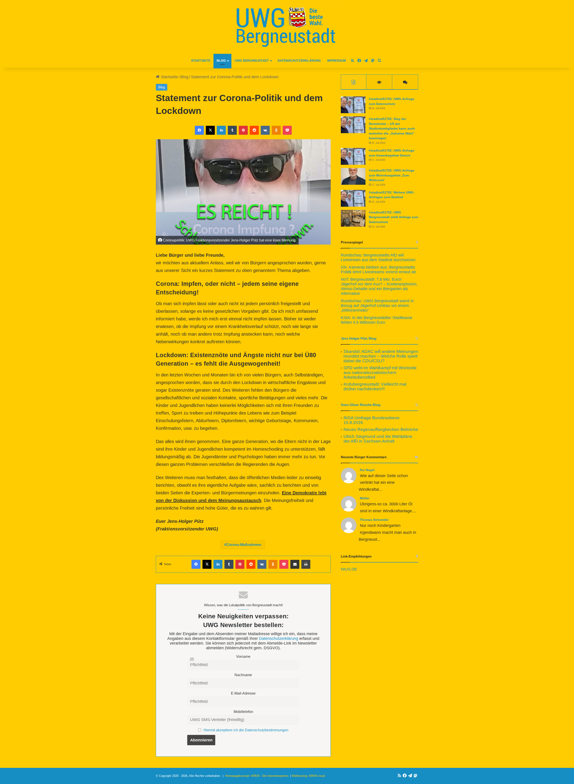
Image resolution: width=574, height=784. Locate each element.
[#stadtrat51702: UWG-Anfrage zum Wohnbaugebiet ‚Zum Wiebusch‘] (353, 176)
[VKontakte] (265, 130)
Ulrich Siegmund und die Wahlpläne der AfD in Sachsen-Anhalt (378, 438)
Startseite (200, 60)
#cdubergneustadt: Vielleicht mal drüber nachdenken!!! (375, 386)
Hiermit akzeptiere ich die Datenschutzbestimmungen (246, 730)
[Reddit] (254, 130)
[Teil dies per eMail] (294, 564)
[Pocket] (287, 130)
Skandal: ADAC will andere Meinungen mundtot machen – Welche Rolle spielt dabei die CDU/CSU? (381, 356)
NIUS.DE (349, 569)
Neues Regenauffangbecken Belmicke (381, 429)
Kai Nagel (367, 470)
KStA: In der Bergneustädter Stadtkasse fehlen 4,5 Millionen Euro (376, 320)
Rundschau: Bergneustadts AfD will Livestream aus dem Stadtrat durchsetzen (378, 257)
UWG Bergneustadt (252, 60)
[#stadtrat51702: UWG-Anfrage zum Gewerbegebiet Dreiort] (353, 156)
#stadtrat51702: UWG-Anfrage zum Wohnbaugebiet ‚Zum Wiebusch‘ (391, 175)
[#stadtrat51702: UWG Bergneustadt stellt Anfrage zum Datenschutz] (353, 218)
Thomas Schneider (374, 519)
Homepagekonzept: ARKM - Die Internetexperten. (257, 775)
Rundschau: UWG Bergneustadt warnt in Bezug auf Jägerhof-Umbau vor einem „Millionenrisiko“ (377, 306)
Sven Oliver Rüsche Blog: (361, 405)
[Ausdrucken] (305, 564)
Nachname (243, 675)
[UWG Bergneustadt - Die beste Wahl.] (287, 26)
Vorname (243, 656)
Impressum (336, 60)
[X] (210, 130)
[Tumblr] (232, 130)
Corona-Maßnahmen (243, 545)
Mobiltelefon (243, 712)
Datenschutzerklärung (299, 60)
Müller (364, 498)
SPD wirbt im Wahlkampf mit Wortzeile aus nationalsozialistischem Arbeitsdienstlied (380, 372)
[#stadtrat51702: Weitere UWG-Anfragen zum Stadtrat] (353, 198)
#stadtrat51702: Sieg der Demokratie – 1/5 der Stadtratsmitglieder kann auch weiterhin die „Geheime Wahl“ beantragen (392, 128)
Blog (221, 60)
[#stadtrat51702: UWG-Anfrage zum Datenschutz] (353, 104)
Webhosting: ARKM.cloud (308, 775)
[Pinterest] (243, 130)
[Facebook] (199, 130)
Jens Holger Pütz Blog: (359, 338)
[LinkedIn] (221, 130)
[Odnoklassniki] (276, 130)
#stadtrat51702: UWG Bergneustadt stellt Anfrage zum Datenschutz (393, 217)
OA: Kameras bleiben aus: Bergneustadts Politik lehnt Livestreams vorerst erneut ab (378, 269)
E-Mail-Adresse (243, 693)
